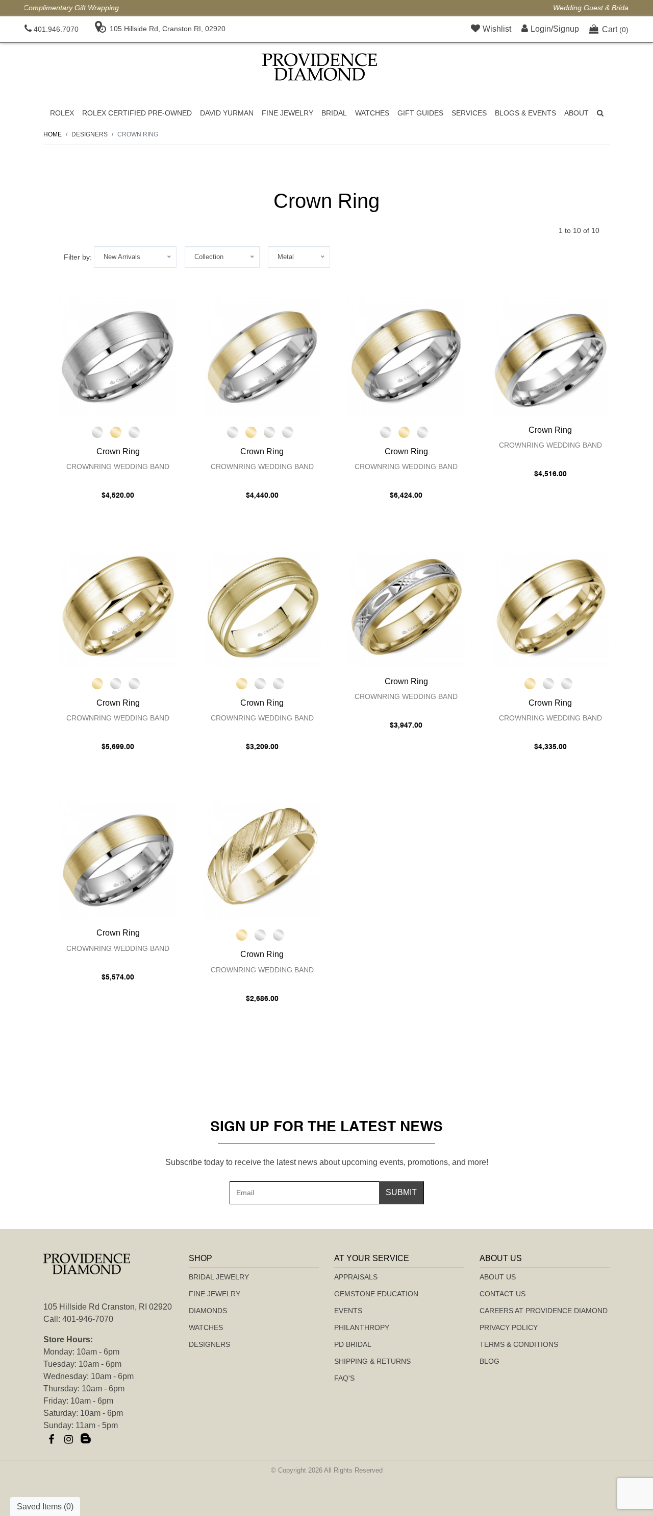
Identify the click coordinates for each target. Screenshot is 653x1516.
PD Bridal (352, 1344)
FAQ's (344, 1378)
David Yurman (227, 113)
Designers (209, 1344)
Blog (489, 1361)
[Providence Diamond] (319, 67)
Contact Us (502, 1294)
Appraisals (356, 1277)
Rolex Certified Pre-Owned (137, 113)
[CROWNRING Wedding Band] (118, 356)
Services (469, 113)
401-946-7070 (87, 1319)
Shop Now (427, 8)
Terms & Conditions (519, 1344)
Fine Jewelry (287, 113)
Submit (401, 1192)
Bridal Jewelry (219, 1277)
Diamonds (208, 1311)
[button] (600, 113)
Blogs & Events (525, 113)
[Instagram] (68, 1439)
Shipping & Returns (372, 1361)
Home (52, 134)
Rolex (62, 113)
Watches (372, 113)
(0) (615, 29)
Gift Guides (420, 113)
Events (348, 1311)
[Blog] (85, 1439)
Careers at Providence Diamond (544, 1311)
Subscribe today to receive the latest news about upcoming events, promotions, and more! (326, 1162)
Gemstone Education (376, 1294)
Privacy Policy (509, 1327)
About (576, 113)
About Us (498, 1277)
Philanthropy (361, 1327)
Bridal (334, 113)
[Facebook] (51, 1439)
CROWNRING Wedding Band (117, 466)
